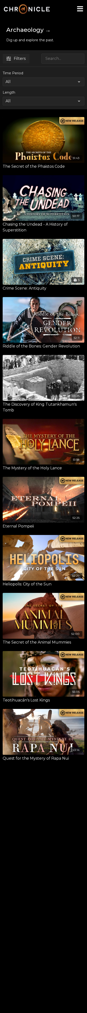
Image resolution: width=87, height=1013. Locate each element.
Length (9, 92)
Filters (20, 58)
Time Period (13, 73)
